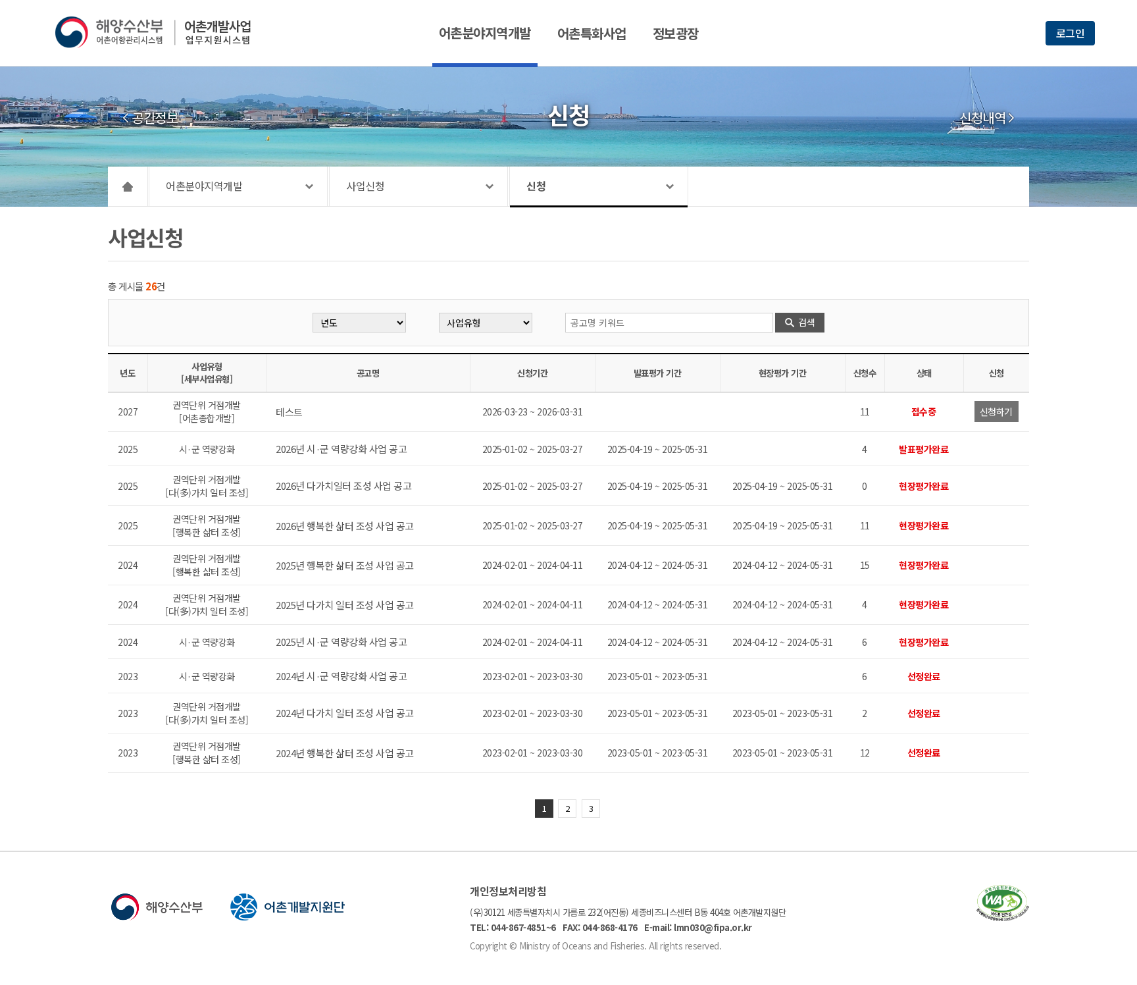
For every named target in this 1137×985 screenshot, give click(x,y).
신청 (535, 186)
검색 (806, 322)
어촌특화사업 (591, 33)
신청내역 (982, 117)
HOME (128, 186)
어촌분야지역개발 (485, 32)
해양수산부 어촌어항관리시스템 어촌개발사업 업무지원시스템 (162, 32)
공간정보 (155, 117)
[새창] (1002, 917)
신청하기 (996, 411)
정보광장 (676, 33)
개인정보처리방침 (508, 891)
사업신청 (365, 186)
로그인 (1070, 33)
